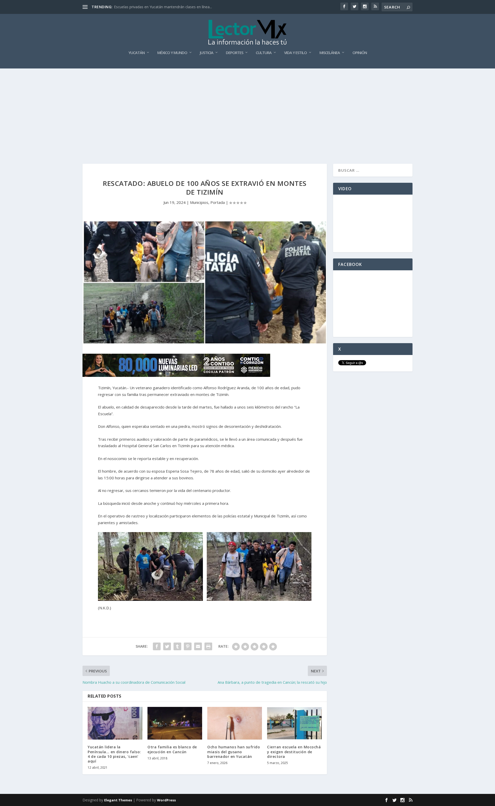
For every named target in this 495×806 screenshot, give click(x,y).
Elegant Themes (118, 800)
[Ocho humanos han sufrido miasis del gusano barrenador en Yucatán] (234, 723)
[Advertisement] (247, 107)
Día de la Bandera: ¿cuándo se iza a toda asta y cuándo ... (162, 6)
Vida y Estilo (295, 52)
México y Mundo (172, 52)
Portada (217, 202)
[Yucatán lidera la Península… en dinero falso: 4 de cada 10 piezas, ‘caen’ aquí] (115, 723)
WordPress (166, 800)
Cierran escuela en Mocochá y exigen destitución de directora (294, 751)
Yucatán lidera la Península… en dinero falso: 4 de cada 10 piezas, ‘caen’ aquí (114, 754)
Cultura (263, 52)
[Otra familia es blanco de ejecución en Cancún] (174, 723)
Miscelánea (329, 52)
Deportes (234, 52)
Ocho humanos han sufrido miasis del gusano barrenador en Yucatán (233, 751)
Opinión (359, 52)
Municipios (199, 202)
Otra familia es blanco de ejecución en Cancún (172, 749)
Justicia (206, 52)
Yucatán (136, 52)
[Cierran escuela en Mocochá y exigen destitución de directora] (294, 723)
